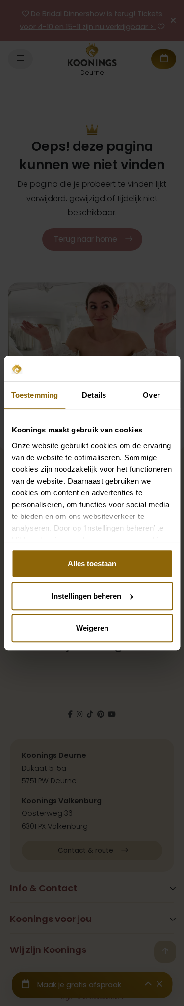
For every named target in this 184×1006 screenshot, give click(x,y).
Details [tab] (94, 395)
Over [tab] (151, 395)
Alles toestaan (92, 563)
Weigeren (92, 628)
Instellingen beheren (86, 596)
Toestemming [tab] (34, 395)
